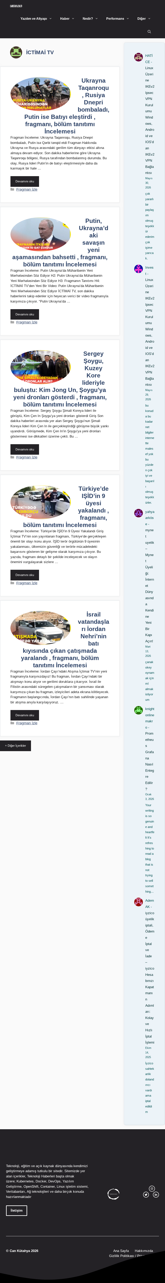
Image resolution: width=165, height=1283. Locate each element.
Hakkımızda (144, 1251)
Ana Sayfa (121, 1251)
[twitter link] (146, 1195)
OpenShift (31, 1186)
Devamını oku (24, 181)
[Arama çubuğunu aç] (149, 31)
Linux (61, 1186)
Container (47, 1186)
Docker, (41, 1181)
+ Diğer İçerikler (15, 745)
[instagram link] (152, 1189)
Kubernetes (25, 1181)
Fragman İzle (26, 189)
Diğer (141, 18)
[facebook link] (156, 1195)
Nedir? (88, 18)
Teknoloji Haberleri (41, 1176)
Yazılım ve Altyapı (34, 18)
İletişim (17, 1210)
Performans (115, 18)
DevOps (54, 1181)
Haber (64, 18)
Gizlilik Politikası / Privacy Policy (133, 1256)
